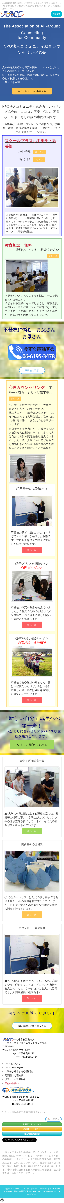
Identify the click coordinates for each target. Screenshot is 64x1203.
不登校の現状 (32, 370)
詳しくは (39, 152)
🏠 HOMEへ (53, 1119)
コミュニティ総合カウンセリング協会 (35, 1189)
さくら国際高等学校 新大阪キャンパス (25, 1111)
